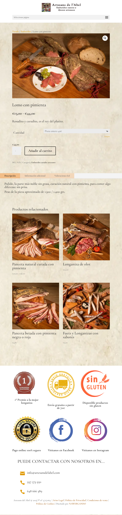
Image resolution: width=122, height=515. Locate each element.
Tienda (15, 31)
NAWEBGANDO (77, 503)
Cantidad (18, 132)
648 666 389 (34, 491)
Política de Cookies (45, 503)
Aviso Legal (58, 500)
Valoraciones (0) (62, 175)
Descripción (10, 175)
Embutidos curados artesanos (43, 162)
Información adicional (35, 175)
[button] (105, 38)
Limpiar (107, 136)
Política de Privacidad (75, 500)
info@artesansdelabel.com (43, 473)
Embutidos (26, 31)
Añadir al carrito (40, 151)
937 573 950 (34, 482)
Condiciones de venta (97, 500)
